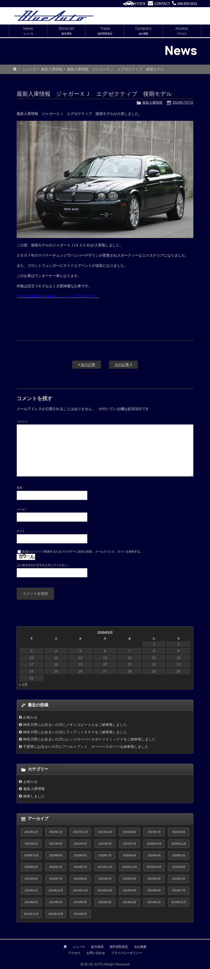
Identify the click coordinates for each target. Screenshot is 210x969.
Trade (105, 30)
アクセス (74, 953)
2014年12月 (55, 890)
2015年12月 (105, 866)
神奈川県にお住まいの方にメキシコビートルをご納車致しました (75, 725)
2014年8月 (154, 890)
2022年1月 (55, 831)
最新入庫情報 (51, 69)
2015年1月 (31, 890)
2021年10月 (105, 831)
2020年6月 (129, 855)
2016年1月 (80, 866)
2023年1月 (31, 831)
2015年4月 (129, 878)
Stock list (66, 30)
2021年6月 (178, 831)
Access (181, 30)
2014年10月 (105, 890)
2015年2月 (178, 878)
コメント (22, 421)
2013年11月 (31, 913)
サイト (21, 531)
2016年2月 (55, 866)
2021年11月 (80, 831)
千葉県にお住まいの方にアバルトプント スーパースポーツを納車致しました (86, 747)
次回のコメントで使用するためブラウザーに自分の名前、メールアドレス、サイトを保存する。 (82, 551)
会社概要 (140, 947)
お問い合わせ (96, 953)
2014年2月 (129, 902)
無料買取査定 (119, 947)
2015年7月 (55, 878)
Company (143, 30)
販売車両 (97, 947)
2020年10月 (31, 855)
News (28, 30)
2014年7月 (178, 890)
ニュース (29, 69)
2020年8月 (80, 855)
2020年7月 (105, 855)
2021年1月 (129, 843)
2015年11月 (129, 866)
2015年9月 (178, 866)
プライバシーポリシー (126, 953)
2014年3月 (105, 902)
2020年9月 (55, 855)
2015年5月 (105, 878)
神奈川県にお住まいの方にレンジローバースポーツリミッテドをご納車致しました (89, 739)
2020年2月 (31, 866)
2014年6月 (31, 902)
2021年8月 (129, 831)
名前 (20, 487)
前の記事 (87, 365)
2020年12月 (154, 843)
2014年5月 (55, 902)
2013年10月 (55, 913)
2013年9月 (80, 913)
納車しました (34, 796)
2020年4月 (154, 855)
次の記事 (122, 365)
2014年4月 (80, 902)
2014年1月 (154, 902)
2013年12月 (178, 902)
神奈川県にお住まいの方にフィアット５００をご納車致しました (75, 732)
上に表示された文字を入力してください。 (43, 565)
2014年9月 (129, 890)
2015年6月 (80, 878)
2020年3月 (178, 855)
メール (22, 509)
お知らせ (30, 717)
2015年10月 (154, 866)
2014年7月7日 (183, 102)
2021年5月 (31, 843)
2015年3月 (154, 878)
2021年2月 (105, 843)
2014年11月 (80, 890)
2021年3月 (80, 843)
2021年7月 (154, 831)
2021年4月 (55, 843)
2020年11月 (178, 843)
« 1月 (23, 685)
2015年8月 (31, 878)
